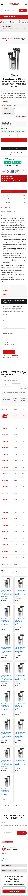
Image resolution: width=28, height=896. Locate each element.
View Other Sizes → (14, 148)
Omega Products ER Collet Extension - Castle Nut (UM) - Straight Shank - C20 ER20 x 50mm (6, 593)
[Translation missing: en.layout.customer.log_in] (22, 5)
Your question (7, 339)
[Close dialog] (25, 876)
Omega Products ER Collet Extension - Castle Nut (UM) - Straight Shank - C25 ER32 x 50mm (6, 763)
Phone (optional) (7, 327)
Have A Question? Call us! (13, 847)
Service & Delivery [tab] (6, 211)
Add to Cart (14, 139)
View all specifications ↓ (20, 116)
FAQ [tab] (14, 211)
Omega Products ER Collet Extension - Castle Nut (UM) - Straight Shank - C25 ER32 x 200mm (6, 791)
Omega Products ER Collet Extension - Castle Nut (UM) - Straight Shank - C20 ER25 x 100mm (20, 621)
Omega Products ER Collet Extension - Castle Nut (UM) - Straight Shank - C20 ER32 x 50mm (6, 650)
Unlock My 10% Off (14, 891)
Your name (5, 314)
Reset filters (16, 385)
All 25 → (25, 570)
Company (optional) (8, 333)
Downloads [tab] (16, 207)
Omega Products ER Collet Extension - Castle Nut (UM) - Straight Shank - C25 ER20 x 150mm (20, 678)
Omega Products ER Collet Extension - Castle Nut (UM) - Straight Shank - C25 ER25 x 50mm (6, 706)
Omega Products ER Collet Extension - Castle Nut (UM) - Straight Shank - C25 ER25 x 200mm (20, 735)
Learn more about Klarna (11, 172)
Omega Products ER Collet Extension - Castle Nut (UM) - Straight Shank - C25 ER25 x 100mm (20, 706)
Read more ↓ (4, 101)
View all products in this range (13, 805)
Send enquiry (9, 352)
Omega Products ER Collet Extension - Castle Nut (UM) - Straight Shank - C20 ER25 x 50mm (6, 621)
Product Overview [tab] (6, 207)
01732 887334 (8, 178)
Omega (6, 598)
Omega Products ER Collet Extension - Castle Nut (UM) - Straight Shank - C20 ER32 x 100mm (20, 650)
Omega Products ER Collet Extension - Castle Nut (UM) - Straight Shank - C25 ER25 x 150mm (6, 735)
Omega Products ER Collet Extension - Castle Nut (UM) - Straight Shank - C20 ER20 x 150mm (20, 593)
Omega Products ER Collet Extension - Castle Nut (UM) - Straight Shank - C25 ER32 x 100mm (20, 763)
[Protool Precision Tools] (14, 4)
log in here (8, 38)
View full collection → (7, 376)
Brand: (2, 598)
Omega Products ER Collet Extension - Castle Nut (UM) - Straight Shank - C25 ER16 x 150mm (6, 678)
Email (4, 320)
